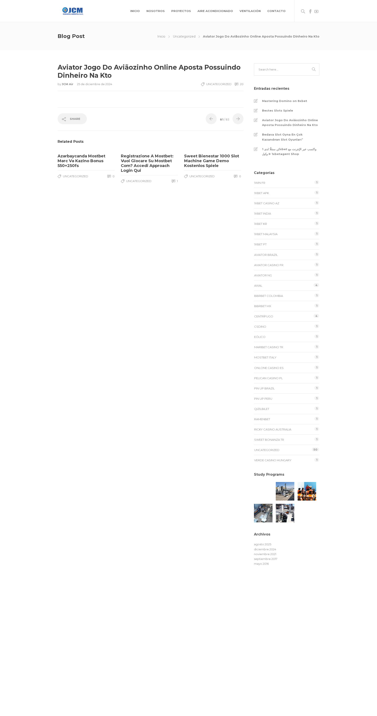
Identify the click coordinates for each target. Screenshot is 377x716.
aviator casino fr (268, 265)
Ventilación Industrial (205, 640)
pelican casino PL (268, 378)
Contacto (276, 11)
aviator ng (263, 275)
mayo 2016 (261, 563)
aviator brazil (266, 254)
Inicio (135, 11)
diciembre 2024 (265, 549)
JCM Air (68, 84)
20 (241, 84)
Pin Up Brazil (264, 388)
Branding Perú (247, 708)
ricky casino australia (272, 429)
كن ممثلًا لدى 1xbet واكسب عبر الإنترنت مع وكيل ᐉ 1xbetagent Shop (289, 151)
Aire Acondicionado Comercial (212, 615)
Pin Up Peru (263, 398)
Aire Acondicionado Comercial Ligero (217, 623)
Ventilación (250, 11)
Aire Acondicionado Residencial (213, 632)
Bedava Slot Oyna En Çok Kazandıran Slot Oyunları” (282, 137)
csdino (260, 326)
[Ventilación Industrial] (263, 513)
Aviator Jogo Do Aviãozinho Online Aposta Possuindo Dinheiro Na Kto (290, 122)
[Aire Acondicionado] (285, 491)
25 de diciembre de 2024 (94, 84)
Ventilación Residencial (207, 648)
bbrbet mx (262, 306)
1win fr (259, 182)
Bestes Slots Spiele (277, 110)
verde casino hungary (272, 460)
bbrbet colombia (268, 296)
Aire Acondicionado (215, 11)
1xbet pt (260, 244)
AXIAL (258, 285)
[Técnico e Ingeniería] (307, 491)
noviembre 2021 (265, 554)
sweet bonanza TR (269, 439)
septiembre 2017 (265, 559)
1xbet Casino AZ (266, 203)
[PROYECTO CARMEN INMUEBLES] (263, 491)
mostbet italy (265, 357)
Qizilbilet (261, 409)
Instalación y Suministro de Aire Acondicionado (224, 657)
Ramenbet (262, 419)
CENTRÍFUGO (263, 316)
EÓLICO (260, 337)
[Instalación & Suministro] (285, 513)
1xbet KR (260, 223)
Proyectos (181, 11)
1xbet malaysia (266, 234)
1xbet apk (261, 193)
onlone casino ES (269, 368)
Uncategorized (184, 36)
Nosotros (155, 11)
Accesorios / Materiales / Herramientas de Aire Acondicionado (223, 667)
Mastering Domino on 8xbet (284, 101)
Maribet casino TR (268, 347)
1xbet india (262, 213)
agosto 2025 (262, 544)
